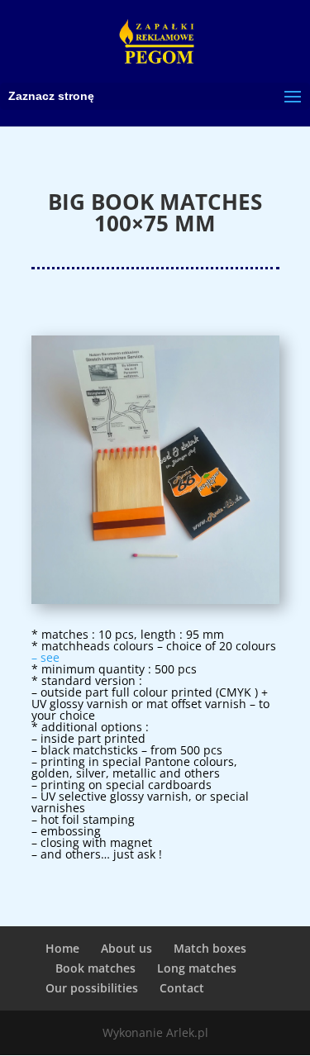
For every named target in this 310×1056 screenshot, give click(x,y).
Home (62, 948)
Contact (182, 988)
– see (45, 657)
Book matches (95, 968)
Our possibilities (91, 988)
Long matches (196, 968)
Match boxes (210, 948)
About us (126, 948)
